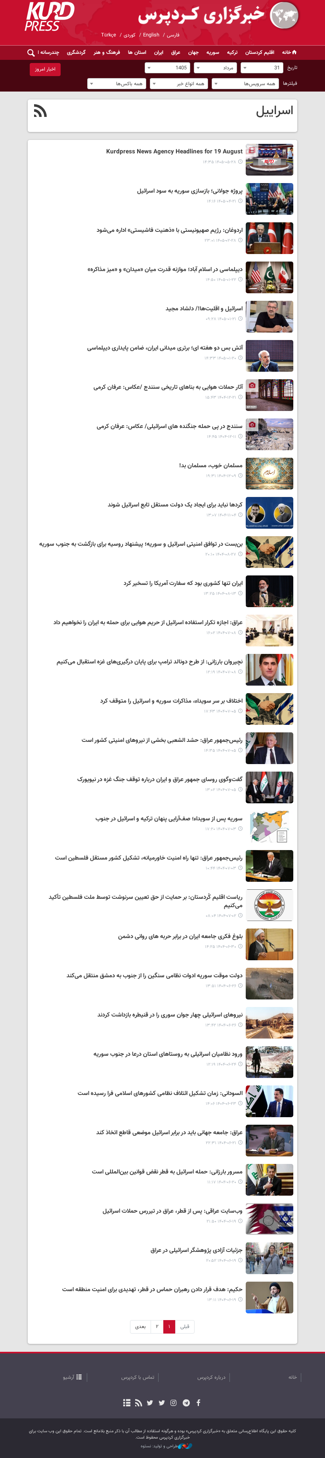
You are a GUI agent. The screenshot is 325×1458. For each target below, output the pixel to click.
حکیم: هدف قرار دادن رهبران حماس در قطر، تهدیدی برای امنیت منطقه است (152, 1290)
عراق (175, 53)
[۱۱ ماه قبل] (269, 944)
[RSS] (41, 112)
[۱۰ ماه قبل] (269, 630)
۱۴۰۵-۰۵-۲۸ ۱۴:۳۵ (219, 162)
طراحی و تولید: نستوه (159, 1446)
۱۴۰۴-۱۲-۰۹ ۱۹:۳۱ (221, 476)
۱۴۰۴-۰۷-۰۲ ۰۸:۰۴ (221, 916)
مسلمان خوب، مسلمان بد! (211, 466)
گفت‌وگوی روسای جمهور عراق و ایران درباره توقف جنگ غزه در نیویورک (160, 780)
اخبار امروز (45, 69)
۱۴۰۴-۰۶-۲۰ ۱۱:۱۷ (221, 1182)
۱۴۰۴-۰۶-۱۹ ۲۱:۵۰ (221, 1221)
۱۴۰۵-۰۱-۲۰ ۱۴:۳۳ (220, 358)
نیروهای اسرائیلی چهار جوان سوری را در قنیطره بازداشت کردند (170, 1015)
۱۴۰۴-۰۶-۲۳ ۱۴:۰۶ (221, 1104)
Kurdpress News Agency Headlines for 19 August (174, 152)
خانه (286, 53)
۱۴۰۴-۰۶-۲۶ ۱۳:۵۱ (221, 986)
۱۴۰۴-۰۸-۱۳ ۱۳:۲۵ (220, 593)
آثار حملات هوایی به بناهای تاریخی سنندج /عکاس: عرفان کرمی (168, 387)
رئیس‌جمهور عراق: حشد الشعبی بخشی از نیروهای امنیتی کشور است (162, 740)
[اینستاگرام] (173, 1403)
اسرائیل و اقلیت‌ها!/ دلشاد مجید (204, 309)
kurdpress (207, 16)
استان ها (137, 53)
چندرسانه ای (46, 53)
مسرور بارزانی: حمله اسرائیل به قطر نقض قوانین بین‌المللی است (167, 1172)
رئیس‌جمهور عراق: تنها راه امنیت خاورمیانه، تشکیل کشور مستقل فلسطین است (149, 858)
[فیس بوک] (198, 1403)
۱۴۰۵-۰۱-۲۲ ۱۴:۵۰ (221, 280)
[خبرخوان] (138, 1403)
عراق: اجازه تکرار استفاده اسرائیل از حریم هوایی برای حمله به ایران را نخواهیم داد (148, 623)
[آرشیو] (127, 1403)
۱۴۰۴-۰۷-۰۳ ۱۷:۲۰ (220, 829)
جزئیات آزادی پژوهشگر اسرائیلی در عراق (197, 1250)
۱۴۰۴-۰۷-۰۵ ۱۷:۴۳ (220, 711)
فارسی (173, 35)
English (151, 35)
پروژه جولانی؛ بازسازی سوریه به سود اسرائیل (190, 191)
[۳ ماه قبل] (269, 238)
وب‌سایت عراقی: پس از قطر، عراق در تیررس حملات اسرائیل (173, 1211)
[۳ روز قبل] (269, 160)
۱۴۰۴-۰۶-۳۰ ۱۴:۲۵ (220, 947)
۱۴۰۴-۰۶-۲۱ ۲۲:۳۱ (221, 1143)
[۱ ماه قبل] (269, 199)
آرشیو (68, 1378)
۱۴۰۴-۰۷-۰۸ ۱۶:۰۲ (221, 633)
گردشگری (76, 53)
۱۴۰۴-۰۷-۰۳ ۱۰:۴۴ (221, 868)
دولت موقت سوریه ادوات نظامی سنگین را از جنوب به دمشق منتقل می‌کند (155, 976)
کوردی (130, 35)
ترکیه (232, 53)
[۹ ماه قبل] (269, 552)
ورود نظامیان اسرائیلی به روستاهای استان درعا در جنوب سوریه (168, 1054)
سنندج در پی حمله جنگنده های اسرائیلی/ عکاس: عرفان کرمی (170, 426)
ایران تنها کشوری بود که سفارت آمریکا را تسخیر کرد (183, 583)
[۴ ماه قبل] (269, 277)
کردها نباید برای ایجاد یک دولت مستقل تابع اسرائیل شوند (175, 505)
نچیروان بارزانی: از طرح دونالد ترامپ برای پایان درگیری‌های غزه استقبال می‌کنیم (150, 662)
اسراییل (274, 111)
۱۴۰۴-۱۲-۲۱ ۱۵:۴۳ (220, 397)
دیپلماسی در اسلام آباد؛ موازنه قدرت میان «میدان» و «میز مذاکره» (165, 270)
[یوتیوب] (150, 1403)
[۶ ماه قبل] (269, 513)
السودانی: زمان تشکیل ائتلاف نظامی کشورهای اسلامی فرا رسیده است (160, 1093)
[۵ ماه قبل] (269, 395)
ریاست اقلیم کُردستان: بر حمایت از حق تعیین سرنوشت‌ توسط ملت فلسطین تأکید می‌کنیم (146, 901)
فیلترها (290, 84)
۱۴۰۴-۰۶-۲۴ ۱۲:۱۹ (221, 1064)
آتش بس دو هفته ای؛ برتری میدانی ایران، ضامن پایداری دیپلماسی (165, 348)
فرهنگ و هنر (107, 53)
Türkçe (108, 35)
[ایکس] (161, 1403)
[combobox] (262, 67)
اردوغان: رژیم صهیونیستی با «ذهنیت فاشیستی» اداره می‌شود (170, 230)
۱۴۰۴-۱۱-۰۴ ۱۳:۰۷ (221, 515)
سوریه (212, 53)
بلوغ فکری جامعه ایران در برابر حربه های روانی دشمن (180, 937)
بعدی (140, 1327)
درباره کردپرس (211, 1378)
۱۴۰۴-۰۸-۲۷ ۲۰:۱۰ (220, 554)
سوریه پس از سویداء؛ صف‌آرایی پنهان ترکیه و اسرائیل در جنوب (169, 819)
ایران (158, 53)
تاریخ (292, 68)
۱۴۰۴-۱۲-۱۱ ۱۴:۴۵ (221, 437)
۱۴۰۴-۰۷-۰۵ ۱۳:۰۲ (220, 790)
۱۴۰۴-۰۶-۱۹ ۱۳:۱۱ (221, 1300)
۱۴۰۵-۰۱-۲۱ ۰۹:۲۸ (221, 319)
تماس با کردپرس (137, 1378)
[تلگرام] (186, 1403)
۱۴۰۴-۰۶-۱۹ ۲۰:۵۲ (221, 1260)
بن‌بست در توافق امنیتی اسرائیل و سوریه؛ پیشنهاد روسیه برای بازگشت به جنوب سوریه (141, 544)
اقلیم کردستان (259, 53)
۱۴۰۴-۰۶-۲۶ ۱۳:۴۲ (220, 1025)
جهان (193, 53)
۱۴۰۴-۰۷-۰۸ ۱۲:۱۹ (221, 672)
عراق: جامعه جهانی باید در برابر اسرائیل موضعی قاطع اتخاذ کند (169, 1133)
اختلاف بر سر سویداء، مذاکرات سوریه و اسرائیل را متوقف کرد (171, 701)
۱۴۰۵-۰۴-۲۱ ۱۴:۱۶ (221, 201)
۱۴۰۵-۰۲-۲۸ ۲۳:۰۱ (220, 240)
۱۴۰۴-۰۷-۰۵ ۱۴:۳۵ (220, 750)
